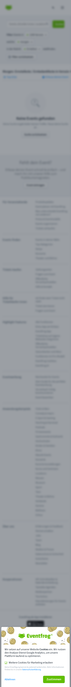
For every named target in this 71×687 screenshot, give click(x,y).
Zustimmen (54, 679)
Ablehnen (10, 679)
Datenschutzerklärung (31, 669)
